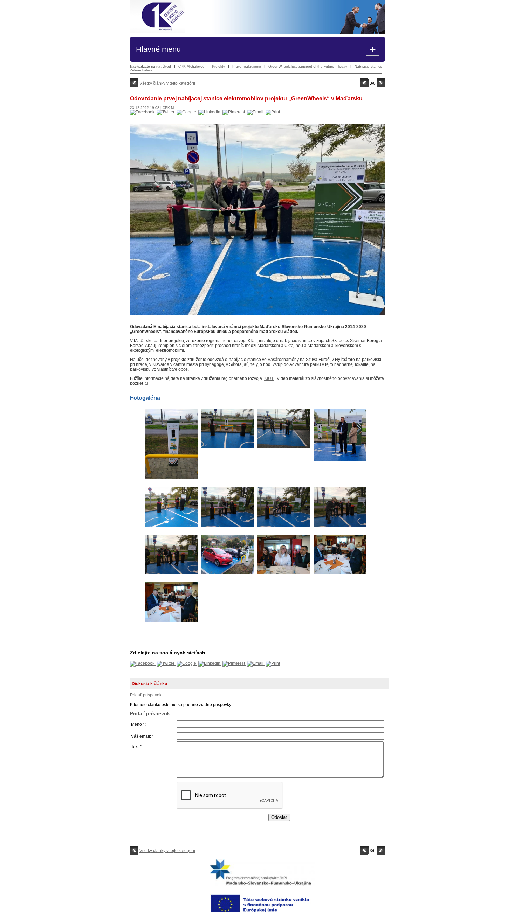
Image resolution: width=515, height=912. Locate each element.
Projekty (218, 66)
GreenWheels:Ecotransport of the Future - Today (307, 66)
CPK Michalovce (191, 66)
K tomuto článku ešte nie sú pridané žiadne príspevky (180, 725)
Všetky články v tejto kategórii (167, 83)
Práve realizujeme (246, 66)
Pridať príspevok (146, 694)
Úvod (167, 66)
